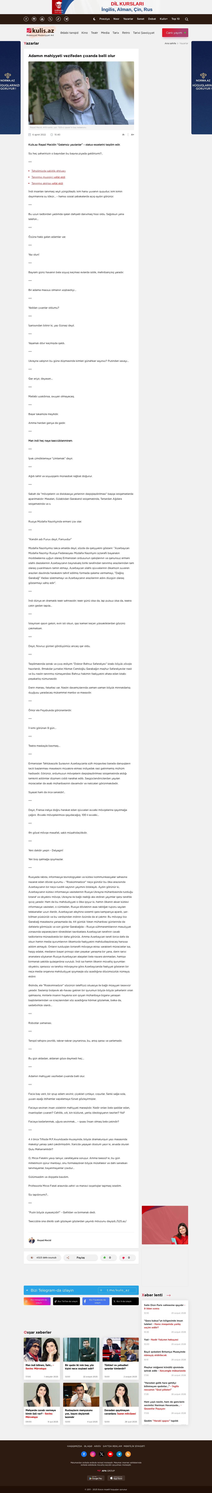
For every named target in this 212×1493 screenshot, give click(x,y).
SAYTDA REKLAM (112, 1446)
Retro (126, 32)
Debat (152, 18)
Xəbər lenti (153, 1295)
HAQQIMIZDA (74, 1446)
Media (105, 32)
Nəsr (116, 18)
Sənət (140, 18)
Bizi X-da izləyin (124, 1301)
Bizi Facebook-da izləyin (97, 1301)
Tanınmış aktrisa (47, 183)
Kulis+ (164, 18)
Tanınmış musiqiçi (48, 177)
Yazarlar (128, 18)
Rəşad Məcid (44, 1240)
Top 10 (175, 18)
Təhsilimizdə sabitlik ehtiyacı (49, 170)
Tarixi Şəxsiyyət (143, 32)
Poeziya (104, 18)
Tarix (116, 32)
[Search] (186, 19)
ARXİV (97, 1446)
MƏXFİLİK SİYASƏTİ (134, 1446)
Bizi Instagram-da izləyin (39, 1301)
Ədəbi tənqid (69, 32)
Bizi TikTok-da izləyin (67, 1301)
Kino (84, 32)
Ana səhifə (170, 43)
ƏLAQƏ (88, 1446)
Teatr (94, 32)
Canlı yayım (174, 32)
